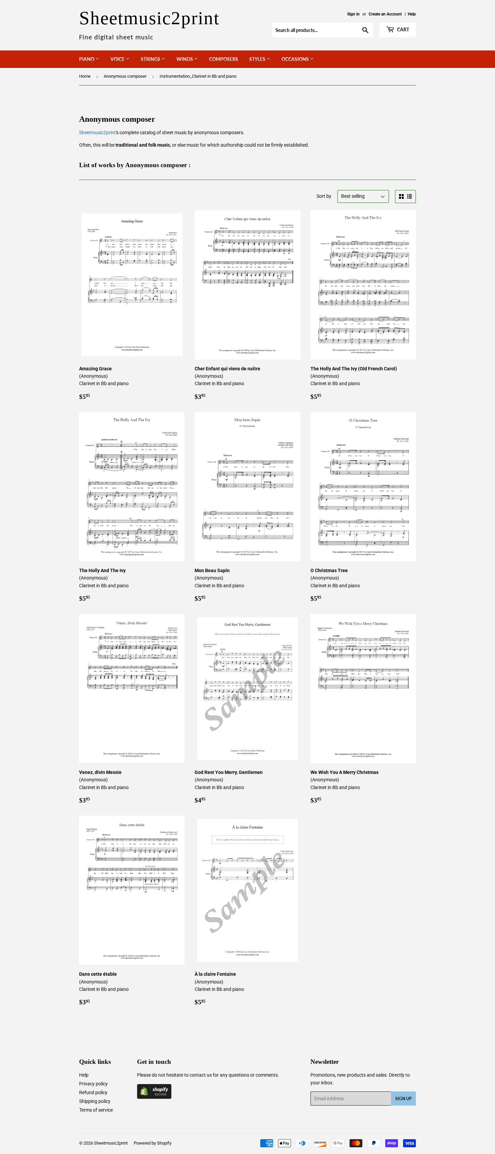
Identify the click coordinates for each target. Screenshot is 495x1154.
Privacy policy (93, 1083)
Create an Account (385, 14)
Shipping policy (94, 1101)
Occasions (296, 59)
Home (85, 76)
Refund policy (93, 1092)
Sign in (353, 14)
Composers (223, 59)
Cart (402, 29)
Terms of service (96, 1110)
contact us (201, 1075)
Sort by (324, 196)
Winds (185, 59)
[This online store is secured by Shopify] (154, 1097)
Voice (118, 59)
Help (412, 14)
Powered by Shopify (152, 1143)
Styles (257, 59)
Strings (151, 59)
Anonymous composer (125, 76)
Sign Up (403, 1098)
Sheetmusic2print (97, 132)
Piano (87, 59)
